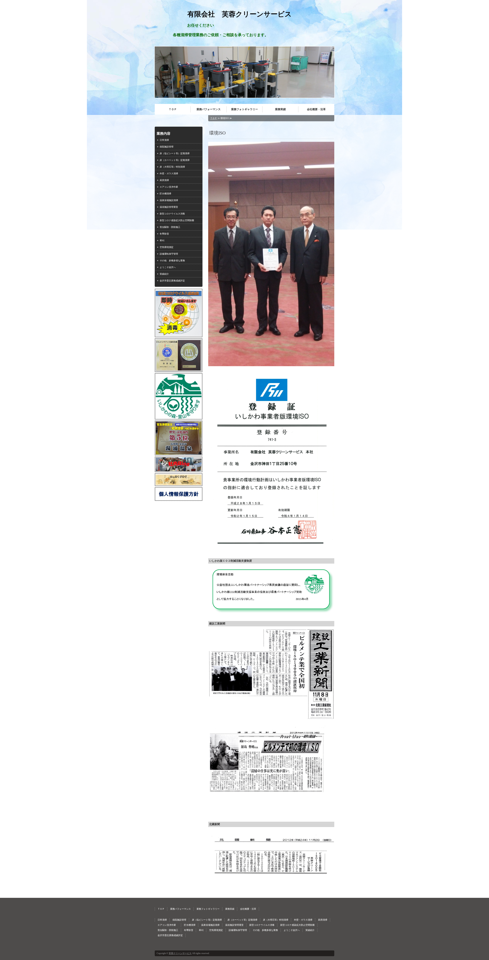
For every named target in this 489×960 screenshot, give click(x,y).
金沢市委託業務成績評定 (172, 280)
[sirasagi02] (179, 453)
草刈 (162, 240)
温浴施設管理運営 (169, 207)
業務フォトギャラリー (244, 109)
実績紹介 (164, 274)
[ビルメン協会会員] (179, 369)
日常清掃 (164, 140)
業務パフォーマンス (209, 109)
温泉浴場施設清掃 (169, 200)
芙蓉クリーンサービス (180, 953)
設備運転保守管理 (169, 254)
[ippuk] (179, 483)
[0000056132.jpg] (179, 417)
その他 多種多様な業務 (172, 260)
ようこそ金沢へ (168, 267)
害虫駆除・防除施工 (170, 227)
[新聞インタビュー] (271, 813)
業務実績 (280, 109)
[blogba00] (179, 469)
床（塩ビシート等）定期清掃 (174, 153)
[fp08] (179, 498)
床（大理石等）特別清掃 (172, 166)
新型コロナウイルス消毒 (172, 213)
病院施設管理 (166, 146)
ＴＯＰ (173, 109)
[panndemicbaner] (179, 334)
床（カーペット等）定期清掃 (174, 160)
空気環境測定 (166, 247)
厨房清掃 (164, 180)
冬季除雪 (164, 233)
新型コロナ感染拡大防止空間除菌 (177, 220)
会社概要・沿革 (316, 109)
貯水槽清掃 (165, 193)
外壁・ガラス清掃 (169, 173)
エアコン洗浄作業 (170, 187)
